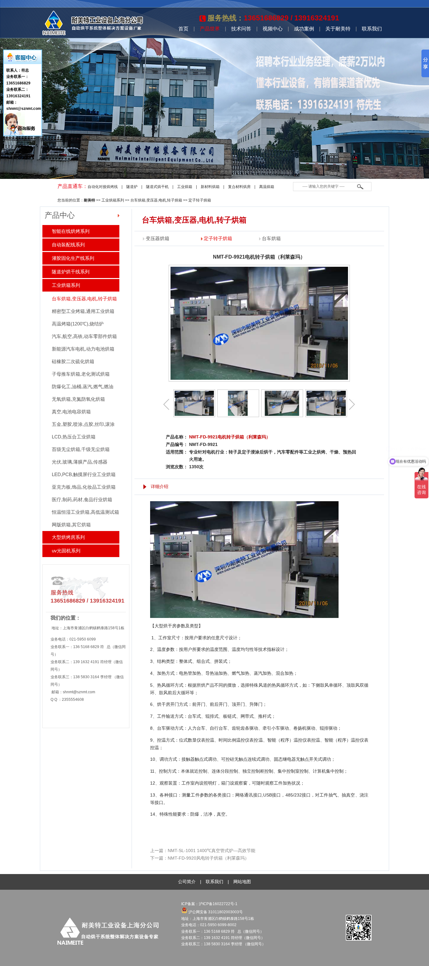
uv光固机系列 (66, 550)
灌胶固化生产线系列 (73, 258)
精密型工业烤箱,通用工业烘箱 (83, 311)
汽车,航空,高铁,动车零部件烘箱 (84, 336)
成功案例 (304, 28)
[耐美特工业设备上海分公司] (92, 34)
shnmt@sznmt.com (79, 692)
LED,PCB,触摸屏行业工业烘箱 (84, 474)
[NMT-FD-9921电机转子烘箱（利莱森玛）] (194, 403)
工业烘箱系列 (112, 200)
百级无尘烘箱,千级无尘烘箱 (81, 449)
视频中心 (273, 28)
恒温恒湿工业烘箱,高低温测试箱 (85, 512)
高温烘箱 (266, 187)
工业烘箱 (184, 187)
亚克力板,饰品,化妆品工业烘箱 (84, 487)
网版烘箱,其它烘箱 (71, 524)
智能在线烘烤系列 (71, 231)
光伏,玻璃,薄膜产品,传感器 (79, 461)
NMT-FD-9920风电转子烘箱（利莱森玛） (208, 858)
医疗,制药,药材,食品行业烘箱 (82, 499)
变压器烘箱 (157, 238)
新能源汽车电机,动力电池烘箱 (83, 349)
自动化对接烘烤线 (103, 187)
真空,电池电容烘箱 (71, 411)
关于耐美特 (337, 28)
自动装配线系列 (68, 244)
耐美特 (89, 200)
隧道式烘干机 (157, 187)
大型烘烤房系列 (68, 537)
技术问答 (241, 28)
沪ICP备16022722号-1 (218, 904)
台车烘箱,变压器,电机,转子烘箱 (156, 200)
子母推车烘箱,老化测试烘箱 (81, 374)
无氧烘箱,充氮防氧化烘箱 (78, 399)
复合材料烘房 (239, 187)
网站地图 (242, 881)
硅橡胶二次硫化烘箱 (73, 361)
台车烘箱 (271, 238)
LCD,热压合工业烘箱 (73, 436)
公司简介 (187, 881)
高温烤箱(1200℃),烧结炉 (78, 323)
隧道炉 (132, 187)
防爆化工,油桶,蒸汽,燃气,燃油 (82, 386)
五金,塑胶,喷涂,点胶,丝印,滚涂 (83, 424)
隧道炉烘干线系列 (71, 271)
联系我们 (372, 28)
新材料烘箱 (210, 187)
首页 (183, 28)
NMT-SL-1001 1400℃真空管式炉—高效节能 (211, 850)
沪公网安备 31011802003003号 (215, 912)
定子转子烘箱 (199, 200)
